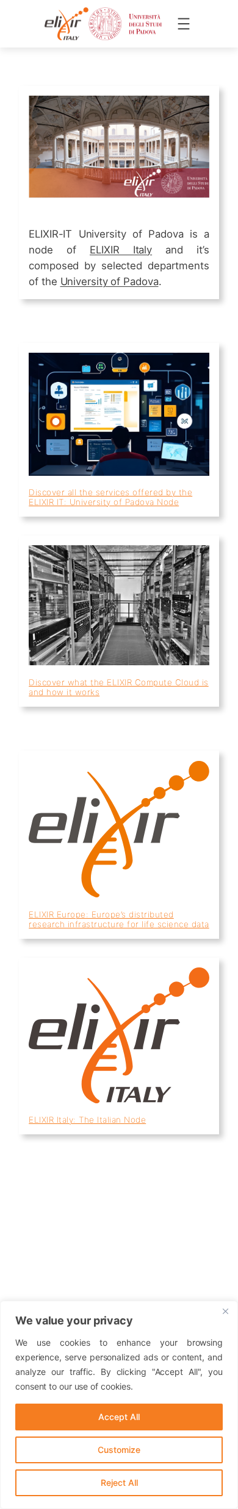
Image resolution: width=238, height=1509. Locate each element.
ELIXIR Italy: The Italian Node (87, 1120)
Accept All (119, 1417)
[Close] (225, 1311)
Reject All (119, 1482)
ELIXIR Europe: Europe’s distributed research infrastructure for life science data (119, 919)
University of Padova (109, 281)
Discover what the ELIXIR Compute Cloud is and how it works (119, 687)
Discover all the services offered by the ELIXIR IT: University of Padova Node (110, 497)
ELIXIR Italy (121, 250)
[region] (119, 1405)
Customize (119, 1449)
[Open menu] (183, 24)
